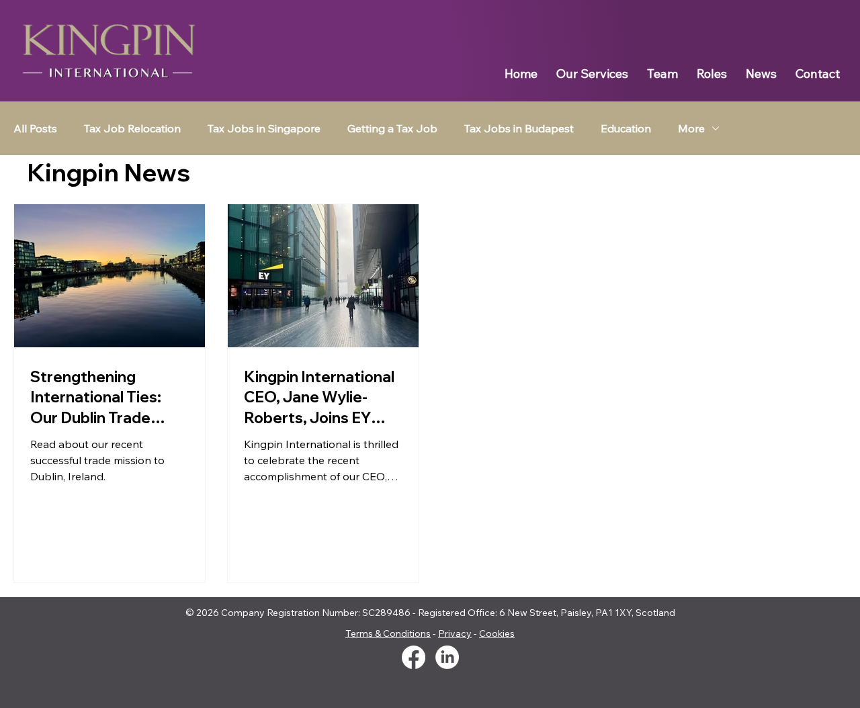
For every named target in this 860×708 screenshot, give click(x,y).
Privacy (455, 633)
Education (626, 128)
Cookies (497, 633)
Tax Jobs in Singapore (264, 128)
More (691, 128)
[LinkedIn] (447, 657)
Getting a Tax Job (392, 128)
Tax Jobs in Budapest (519, 128)
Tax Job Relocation (132, 128)
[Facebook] (413, 657)
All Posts (35, 128)
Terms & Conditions (388, 633)
